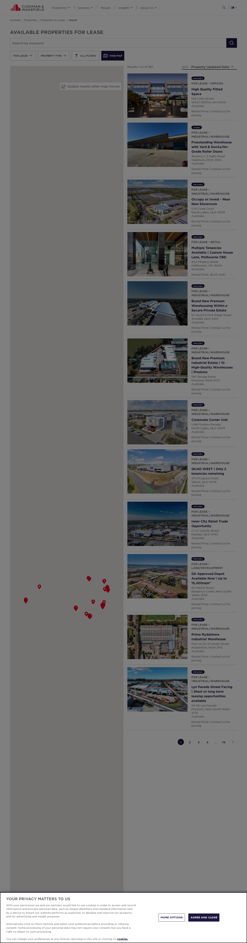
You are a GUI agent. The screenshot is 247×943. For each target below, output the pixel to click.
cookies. (122, 938)
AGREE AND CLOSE (203, 917)
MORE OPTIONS (172, 917)
